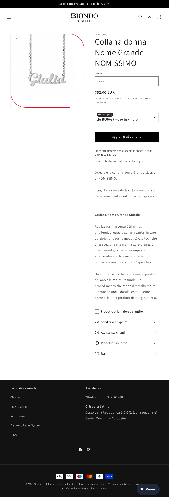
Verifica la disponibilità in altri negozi (119, 161)
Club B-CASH (18, 407)
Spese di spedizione (125, 98)
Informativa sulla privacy (90, 484)
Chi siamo (16, 397)
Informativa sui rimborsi (59, 484)
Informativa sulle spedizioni (80, 488)
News (13, 434)
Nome (98, 73)
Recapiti (103, 488)
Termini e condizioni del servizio (125, 484)
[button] (8, 16)
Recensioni (17, 416)
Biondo (37, 484)
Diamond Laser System (25, 425)
